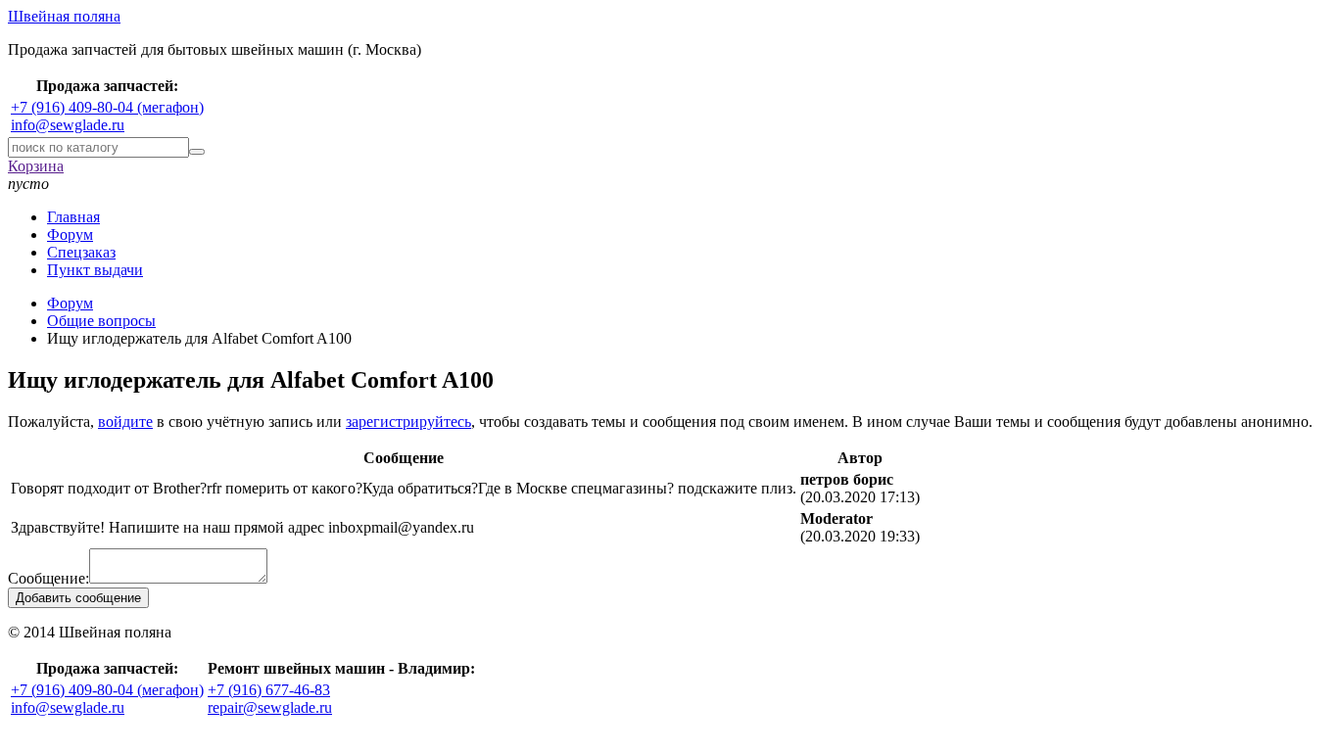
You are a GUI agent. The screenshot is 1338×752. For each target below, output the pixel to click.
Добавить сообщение (78, 597)
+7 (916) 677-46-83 (269, 690)
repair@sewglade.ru (270, 707)
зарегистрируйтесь (408, 421)
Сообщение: (48, 578)
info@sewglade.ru (67, 125)
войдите (125, 421)
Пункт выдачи (95, 269)
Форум (70, 234)
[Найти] (197, 152)
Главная (73, 217)
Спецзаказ (81, 252)
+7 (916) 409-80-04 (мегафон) (107, 107)
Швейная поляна (64, 16)
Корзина (36, 166)
